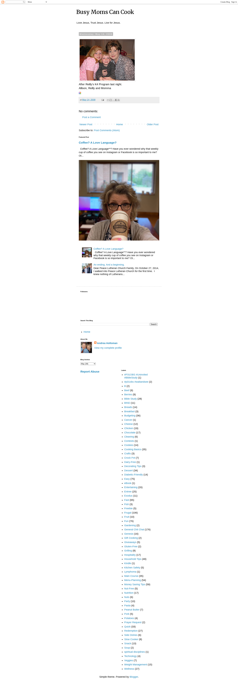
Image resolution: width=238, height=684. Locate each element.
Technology (130, 656)
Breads (128, 407)
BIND (127, 403)
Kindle (127, 563)
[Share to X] (113, 100)
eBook (127, 483)
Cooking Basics (132, 449)
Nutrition (128, 592)
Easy (127, 479)
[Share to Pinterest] (118, 100)
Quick (127, 626)
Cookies (128, 445)
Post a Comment (91, 117)
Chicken (128, 428)
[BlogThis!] (110, 100)
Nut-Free (129, 588)
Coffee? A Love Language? (98, 142)
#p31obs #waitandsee (136, 381)
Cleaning (129, 436)
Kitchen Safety (132, 567)
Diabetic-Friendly (133, 474)
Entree (128, 491)
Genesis (128, 533)
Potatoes (129, 618)
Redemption (131, 630)
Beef (126, 390)
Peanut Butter (131, 609)
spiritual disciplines (134, 651)
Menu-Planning (132, 580)
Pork (126, 614)
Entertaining (130, 487)
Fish (126, 504)
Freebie (128, 508)
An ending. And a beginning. (109, 264)
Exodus (128, 495)
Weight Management (135, 664)
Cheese (128, 424)
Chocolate (129, 432)
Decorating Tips (132, 466)
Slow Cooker (131, 639)
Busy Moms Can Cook (105, 12)
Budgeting (129, 415)
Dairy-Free (130, 462)
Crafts (127, 453)
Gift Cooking (131, 538)
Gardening (130, 525)
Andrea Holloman (107, 343)
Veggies (128, 660)
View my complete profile (108, 347)
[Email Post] (102, 99)
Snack (127, 643)
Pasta (127, 605)
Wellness (129, 668)
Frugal (127, 512)
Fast (126, 500)
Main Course (131, 576)
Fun (126, 521)
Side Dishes (130, 635)
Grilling (128, 550)
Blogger (134, 676)
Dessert (128, 470)
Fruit (126, 516)
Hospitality (130, 555)
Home (119, 124)
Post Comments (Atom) (107, 130)
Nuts (126, 597)
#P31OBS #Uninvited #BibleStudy (136, 376)
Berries (128, 394)
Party (127, 601)
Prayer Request (132, 622)
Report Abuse (89, 371)
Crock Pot (129, 457)
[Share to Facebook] (116, 100)
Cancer (128, 419)
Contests (129, 441)
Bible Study (130, 398)
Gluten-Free (130, 546)
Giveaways (130, 542)
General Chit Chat (134, 529)
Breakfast (129, 411)
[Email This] (108, 100)
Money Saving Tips (134, 584)
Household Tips (132, 559)
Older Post (153, 124)
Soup (127, 647)
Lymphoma (130, 571)
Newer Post (85, 124)
